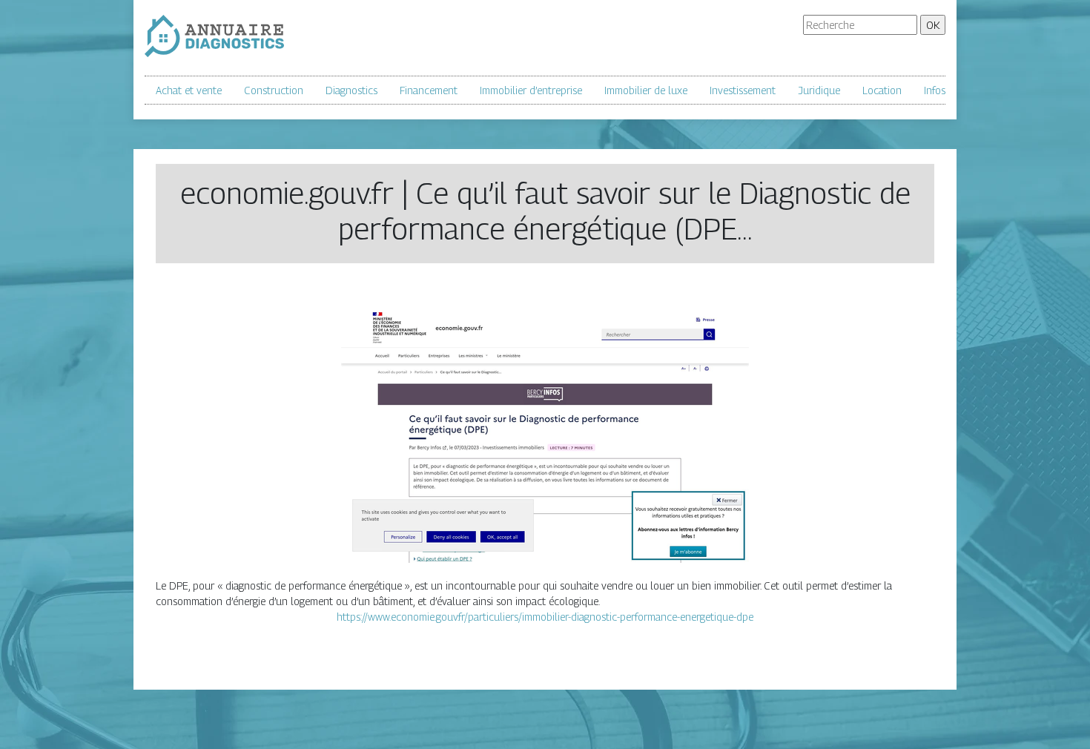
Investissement (743, 90)
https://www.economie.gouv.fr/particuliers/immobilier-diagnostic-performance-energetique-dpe (545, 616)
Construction (273, 90)
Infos (934, 90)
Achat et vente (189, 90)
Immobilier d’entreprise (531, 90)
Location (882, 90)
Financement (429, 90)
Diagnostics (351, 90)
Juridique (819, 90)
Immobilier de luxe (645, 90)
